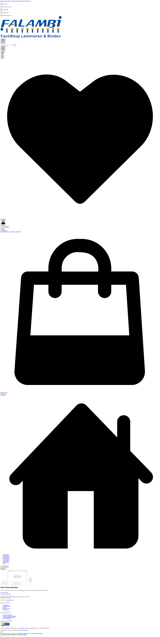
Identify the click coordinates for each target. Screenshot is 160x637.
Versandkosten (6, 605)
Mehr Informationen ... (39, 633)
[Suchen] (12, 45)
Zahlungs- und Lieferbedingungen (9, 616)
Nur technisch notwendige (5, 634)
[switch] (1, 393)
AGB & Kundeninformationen (9, 617)
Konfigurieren (14, 634)
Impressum (5, 609)
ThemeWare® (25, 630)
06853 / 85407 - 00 (13, 596)
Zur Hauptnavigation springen (25, 1)
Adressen (14, 231)
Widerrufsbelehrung (7, 618)
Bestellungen (18, 231)
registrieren (4, 230)
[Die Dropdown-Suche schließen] (15, 45)
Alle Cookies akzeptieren (22, 634)
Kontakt (4, 607)
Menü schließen (5, 227)
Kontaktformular (10, 600)
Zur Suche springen (15, 1)
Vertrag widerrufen (6, 608)
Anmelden (2, 229)
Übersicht (2, 231)
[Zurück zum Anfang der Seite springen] (1, 632)
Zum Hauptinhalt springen (5, 1)
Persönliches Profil (8, 231)
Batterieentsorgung (6, 606)
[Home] (81, 475)
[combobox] (6, 45)
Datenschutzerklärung (7, 614)
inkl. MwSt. (4, 393)
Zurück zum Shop (4, 592)
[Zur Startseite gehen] (31, 37)
